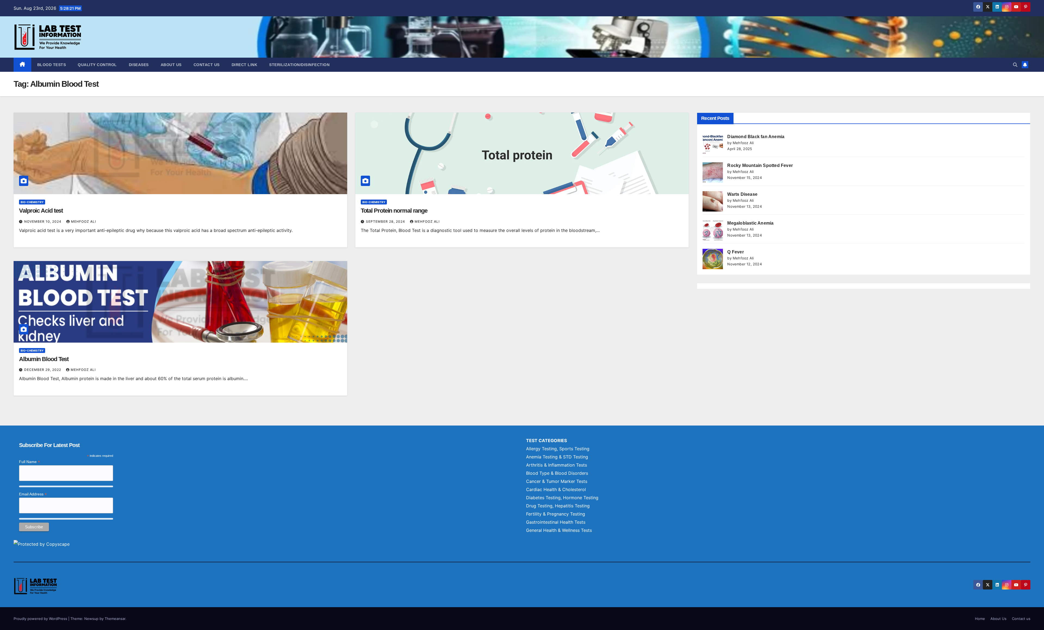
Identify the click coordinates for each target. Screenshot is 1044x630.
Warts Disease (742, 194)
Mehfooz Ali (83, 221)
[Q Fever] (713, 259)
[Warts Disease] (713, 201)
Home (980, 618)
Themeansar (115, 618)
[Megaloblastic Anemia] (713, 230)
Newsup (91, 618)
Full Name (29, 461)
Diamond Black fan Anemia (755, 136)
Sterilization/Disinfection (299, 65)
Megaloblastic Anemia (750, 223)
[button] (1015, 64)
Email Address (33, 494)
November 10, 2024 (43, 221)
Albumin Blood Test (44, 359)
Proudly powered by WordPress (41, 618)
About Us (171, 65)
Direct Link (244, 65)
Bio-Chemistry (32, 202)
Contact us (207, 65)
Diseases (139, 65)
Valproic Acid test (41, 210)
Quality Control (97, 65)
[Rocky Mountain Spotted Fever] (713, 172)
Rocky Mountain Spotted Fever (760, 165)
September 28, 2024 (386, 221)
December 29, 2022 (43, 370)
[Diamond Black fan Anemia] (713, 144)
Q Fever (735, 252)
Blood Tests (51, 65)
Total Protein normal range (394, 210)
